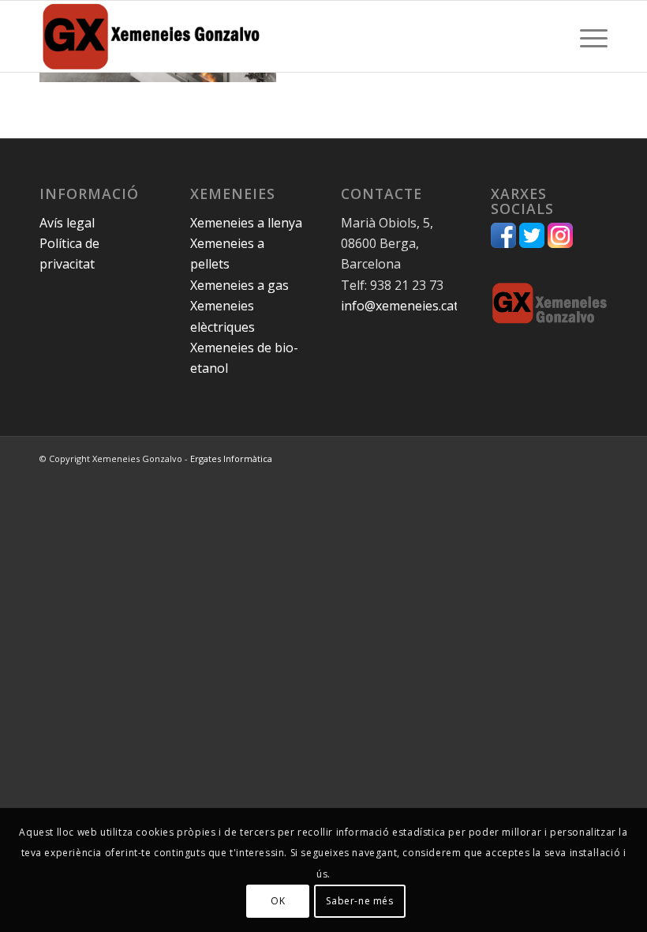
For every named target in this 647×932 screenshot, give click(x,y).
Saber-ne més (359, 901)
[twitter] (531, 243)
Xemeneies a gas (239, 285)
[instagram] (560, 243)
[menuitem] (586, 36)
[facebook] (503, 243)
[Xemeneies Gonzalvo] (151, 36)
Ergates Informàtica (231, 458)
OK (278, 901)
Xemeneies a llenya (246, 222)
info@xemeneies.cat (399, 305)
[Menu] (586, 36)
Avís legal (67, 222)
